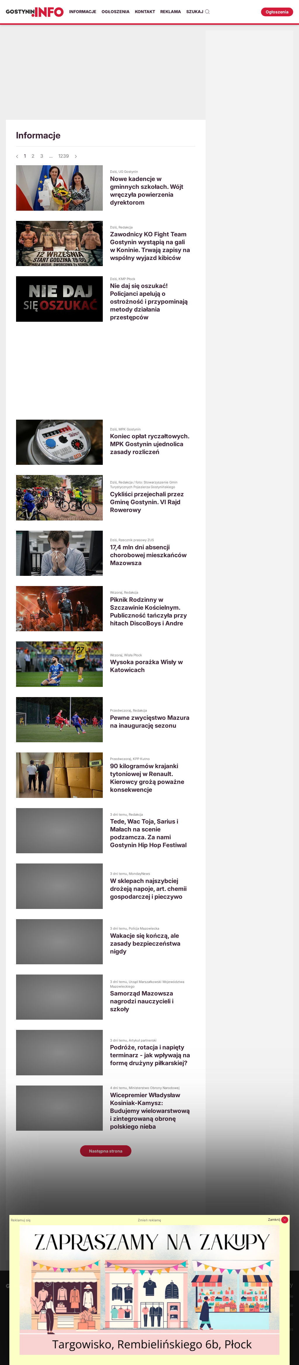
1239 (63, 156)
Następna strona (105, 1150)
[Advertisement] (106, 77)
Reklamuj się (21, 1220)
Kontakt (145, 11)
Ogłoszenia (116, 11)
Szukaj (194, 11)
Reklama (170, 11)
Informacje (82, 11)
